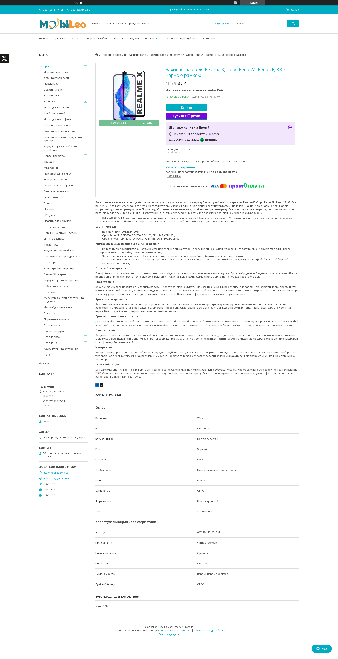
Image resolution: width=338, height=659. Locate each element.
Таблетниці (51, 244)
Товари (149, 38)
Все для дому (52, 325)
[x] (101, 385)
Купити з (179, 116)
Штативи (50, 292)
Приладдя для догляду (58, 173)
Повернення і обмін (96, 38)
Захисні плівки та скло (58, 125)
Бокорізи (49, 313)
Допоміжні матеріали (57, 72)
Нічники (49, 209)
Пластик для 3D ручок (57, 221)
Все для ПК (50, 342)
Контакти (209, 38)
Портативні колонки (56, 319)
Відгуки (134, 38)
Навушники (51, 83)
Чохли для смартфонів (58, 119)
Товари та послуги (113, 54)
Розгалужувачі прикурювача (62, 256)
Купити (186, 107)
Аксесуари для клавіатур (59, 131)
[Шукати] (293, 23)
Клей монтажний (54, 113)
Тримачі (49, 162)
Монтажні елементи (56, 191)
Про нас (119, 38)
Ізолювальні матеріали (58, 185)
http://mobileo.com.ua (56, 472)
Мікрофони (51, 168)
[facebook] (97, 385)
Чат (324, 648)
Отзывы (44, 363)
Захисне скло (137, 54)
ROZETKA (49, 101)
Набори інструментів (57, 179)
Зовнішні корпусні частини (60, 233)
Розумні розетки (54, 227)
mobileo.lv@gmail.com (56, 478)
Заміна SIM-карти (55, 274)
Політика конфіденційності (180, 38)
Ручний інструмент (56, 331)
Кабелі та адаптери (56, 286)
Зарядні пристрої (54, 156)
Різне (47, 354)
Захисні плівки (53, 89)
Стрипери (50, 262)
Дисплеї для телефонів (58, 307)
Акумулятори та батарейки (61, 280)
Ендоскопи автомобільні (59, 250)
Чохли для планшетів (57, 107)
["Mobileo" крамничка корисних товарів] (62, 28)
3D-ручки (49, 215)
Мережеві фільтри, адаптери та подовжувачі (64, 299)
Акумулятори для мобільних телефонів (61, 148)
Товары (44, 66)
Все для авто (52, 337)
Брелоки (49, 203)
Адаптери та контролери (60, 268)
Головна (44, 38)
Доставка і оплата (66, 38)
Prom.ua (188, 627)
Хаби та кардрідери (56, 78)
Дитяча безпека (54, 238)
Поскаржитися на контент (176, 630)
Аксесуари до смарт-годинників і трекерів (64, 138)
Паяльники (51, 197)
